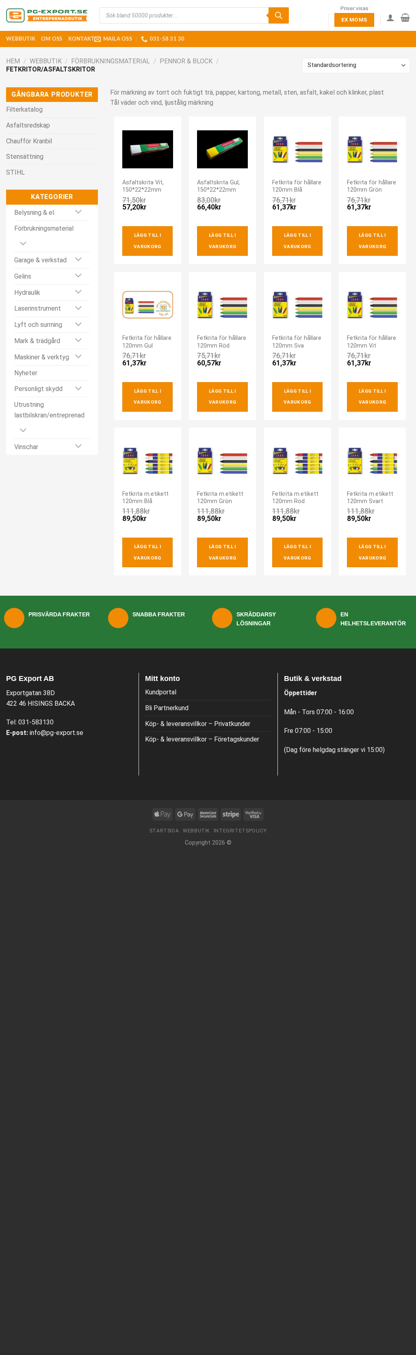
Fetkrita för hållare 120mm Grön (371, 186)
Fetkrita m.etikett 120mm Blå (145, 498)
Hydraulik (27, 292)
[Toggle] (78, 212)
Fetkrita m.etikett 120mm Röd (295, 498)
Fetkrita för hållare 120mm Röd (221, 342)
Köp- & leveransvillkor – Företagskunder (202, 739)
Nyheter (25, 373)
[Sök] (279, 15)
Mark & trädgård (37, 341)
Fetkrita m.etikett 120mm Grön (220, 498)
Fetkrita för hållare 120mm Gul (146, 342)
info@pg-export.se (56, 733)
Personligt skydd (38, 389)
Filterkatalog (24, 109)
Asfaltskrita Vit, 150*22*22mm (143, 186)
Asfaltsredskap (28, 125)
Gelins (22, 276)
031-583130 (36, 722)
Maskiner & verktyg (41, 357)
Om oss (52, 39)
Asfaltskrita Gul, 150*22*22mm (218, 186)
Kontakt (81, 39)
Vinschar (26, 447)
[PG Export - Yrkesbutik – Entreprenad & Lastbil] (46, 15)
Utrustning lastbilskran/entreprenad (49, 410)
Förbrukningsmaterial (110, 61)
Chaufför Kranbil (29, 141)
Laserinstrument (37, 308)
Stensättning (24, 156)
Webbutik (20, 39)
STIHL (15, 172)
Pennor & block (186, 61)
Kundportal (160, 692)
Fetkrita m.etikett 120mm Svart (370, 498)
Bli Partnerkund (166, 708)
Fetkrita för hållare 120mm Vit (371, 342)
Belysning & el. (34, 212)
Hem (13, 61)
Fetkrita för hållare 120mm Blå (296, 186)
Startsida (164, 831)
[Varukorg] (405, 17)
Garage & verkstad (40, 260)
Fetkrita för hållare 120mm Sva (296, 342)
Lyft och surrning (38, 324)
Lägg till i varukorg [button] (147, 240)
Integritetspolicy (240, 831)
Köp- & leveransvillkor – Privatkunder (197, 724)
